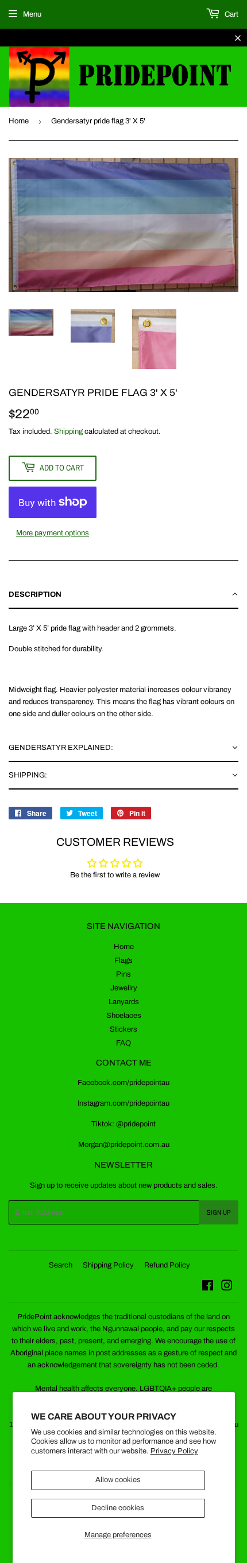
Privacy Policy (174, 1451)
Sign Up (219, 1212)
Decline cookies (117, 1508)
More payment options (52, 533)
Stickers (123, 1029)
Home (19, 121)
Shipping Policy (108, 1265)
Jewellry (123, 988)
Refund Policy (167, 1265)
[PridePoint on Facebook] (208, 1288)
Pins (123, 974)
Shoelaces (123, 1016)
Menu (32, 14)
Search (60, 1265)
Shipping (68, 431)
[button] (123, 595)
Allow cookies (118, 1480)
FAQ (123, 1043)
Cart (230, 14)
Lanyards (124, 1002)
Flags (123, 961)
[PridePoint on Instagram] (227, 1288)
